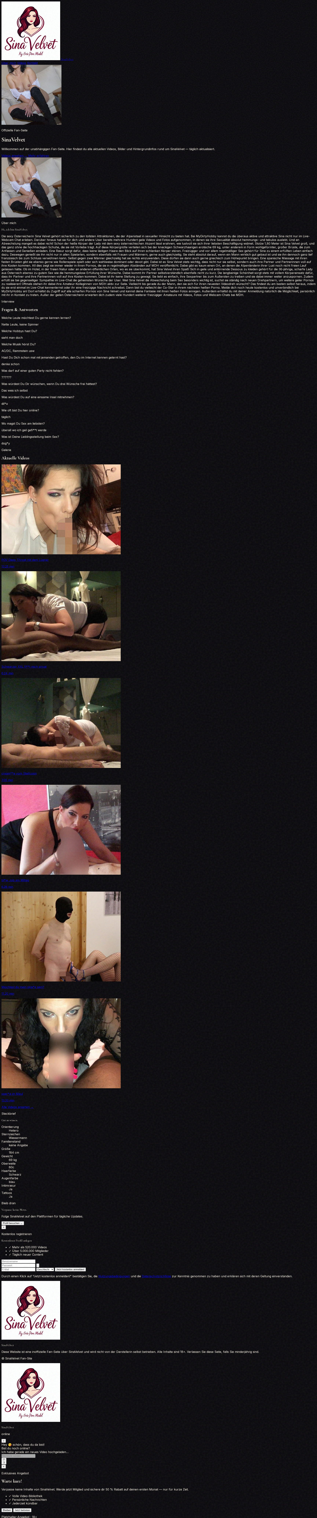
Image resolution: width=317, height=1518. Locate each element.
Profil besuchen (13, 1223)
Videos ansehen (14, 155)
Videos (21, 63)
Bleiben (7, 1513)
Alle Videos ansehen (17, 1107)
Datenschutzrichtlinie (156, 1276)
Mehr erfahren (38, 155)
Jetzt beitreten (22, 1513)
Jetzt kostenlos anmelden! (70, 1269)
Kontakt (32, 63)
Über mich (8, 63)
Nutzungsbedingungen (114, 1276)
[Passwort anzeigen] (37, 1265)
